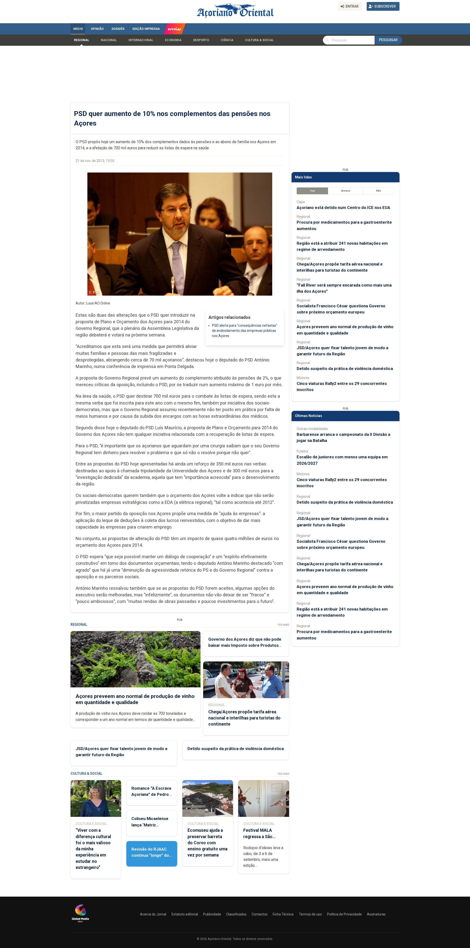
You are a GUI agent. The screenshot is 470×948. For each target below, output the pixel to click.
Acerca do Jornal (153, 914)
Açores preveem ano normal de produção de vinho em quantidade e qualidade (135, 699)
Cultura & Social (259, 40)
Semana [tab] (345, 190)
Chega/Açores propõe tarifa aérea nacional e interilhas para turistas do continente (244, 718)
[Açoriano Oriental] (80, 923)
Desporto (201, 40)
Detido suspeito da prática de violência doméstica (236, 748)
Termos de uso (310, 914)
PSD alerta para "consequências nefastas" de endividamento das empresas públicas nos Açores (244, 331)
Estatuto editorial (185, 914)
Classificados (236, 914)
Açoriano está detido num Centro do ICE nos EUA (343, 207)
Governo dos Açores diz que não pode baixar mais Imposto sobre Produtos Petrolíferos (244, 645)
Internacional (141, 40)
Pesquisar (388, 40)
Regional (81, 40)
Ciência (227, 40)
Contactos (260, 914)
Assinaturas (376, 914)
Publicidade (212, 914)
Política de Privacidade (344, 914)
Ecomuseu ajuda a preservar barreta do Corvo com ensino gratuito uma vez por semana (207, 842)
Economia (173, 40)
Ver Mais (283, 624)
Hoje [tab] (312, 190)
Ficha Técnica (283, 914)
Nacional (109, 40)
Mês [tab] (378, 190)
